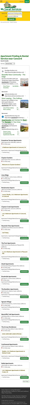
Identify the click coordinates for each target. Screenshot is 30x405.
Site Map (4, 396)
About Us (7, 389)
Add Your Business (6, 391)
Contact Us (14, 391)
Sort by (2, 63)
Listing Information (15, 389)
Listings (13, 396)
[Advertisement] (15, 39)
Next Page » (26, 381)
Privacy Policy (8, 393)
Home (3, 389)
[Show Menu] (1, 1)
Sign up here (5, 397)
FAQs (3, 393)
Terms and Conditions (22, 391)
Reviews (9, 396)
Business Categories (21, 396)
